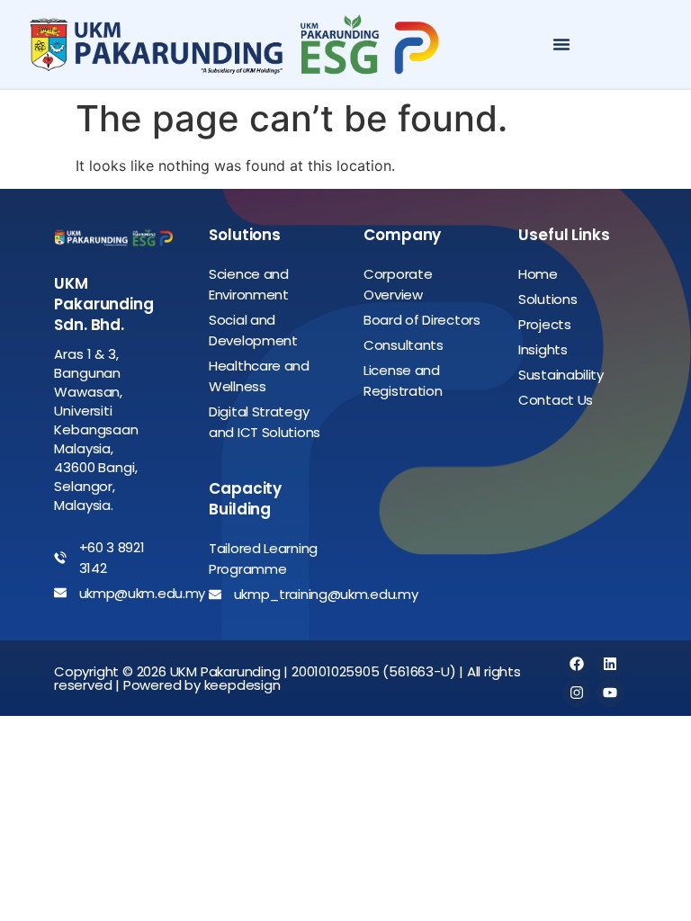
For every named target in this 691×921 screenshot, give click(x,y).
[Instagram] (576, 692)
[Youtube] (610, 692)
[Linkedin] (610, 663)
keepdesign (242, 684)
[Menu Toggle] (561, 44)
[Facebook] (576, 663)
